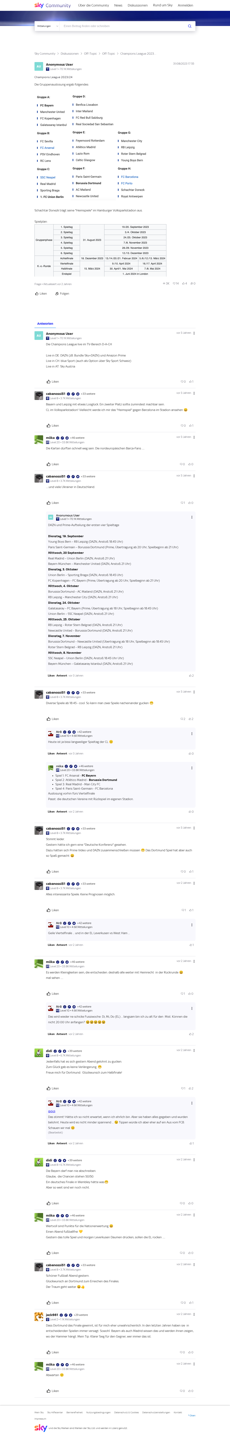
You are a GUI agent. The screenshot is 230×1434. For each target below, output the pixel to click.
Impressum (40, 1418)
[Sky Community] (54, 5)
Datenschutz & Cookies (126, 1412)
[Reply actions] (191, 517)
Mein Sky (39, 1412)
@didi (51, 1111)
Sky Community (44, 53)
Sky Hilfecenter (55, 1412)
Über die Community (93, 5)
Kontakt (178, 1412)
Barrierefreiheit (74, 1412)
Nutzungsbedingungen (98, 1412)
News (118, 5)
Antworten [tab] (45, 323)
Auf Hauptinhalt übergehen (17, 2)
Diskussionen (138, 5)
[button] (52, 146)
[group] (166, 283)
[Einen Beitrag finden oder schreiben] (189, 26)
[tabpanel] (115, 863)
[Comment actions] (194, 333)
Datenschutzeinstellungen (156, 1412)
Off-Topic (90, 53)
